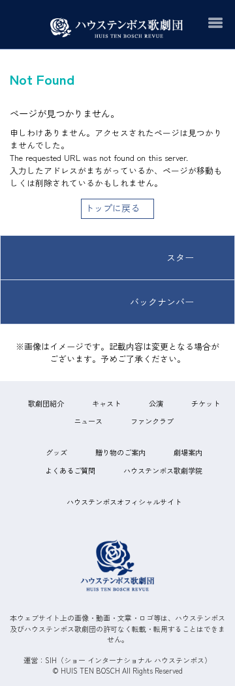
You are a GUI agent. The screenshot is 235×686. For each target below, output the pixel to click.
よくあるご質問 (70, 470)
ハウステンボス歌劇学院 (162, 470)
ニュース (88, 421)
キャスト (106, 403)
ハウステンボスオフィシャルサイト (124, 501)
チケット (205, 403)
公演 (156, 403)
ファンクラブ (152, 421)
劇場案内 (188, 452)
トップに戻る (112, 207)
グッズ (56, 452)
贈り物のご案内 (120, 452)
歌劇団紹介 (46, 403)
